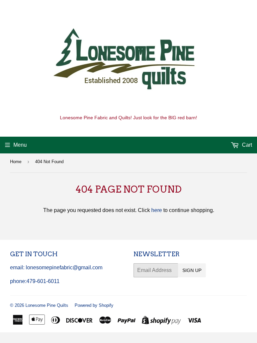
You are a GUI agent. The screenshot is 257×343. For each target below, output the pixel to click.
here (156, 210)
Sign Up (191, 270)
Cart (246, 145)
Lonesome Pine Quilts (46, 305)
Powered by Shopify (94, 305)
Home (15, 161)
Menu (20, 145)
